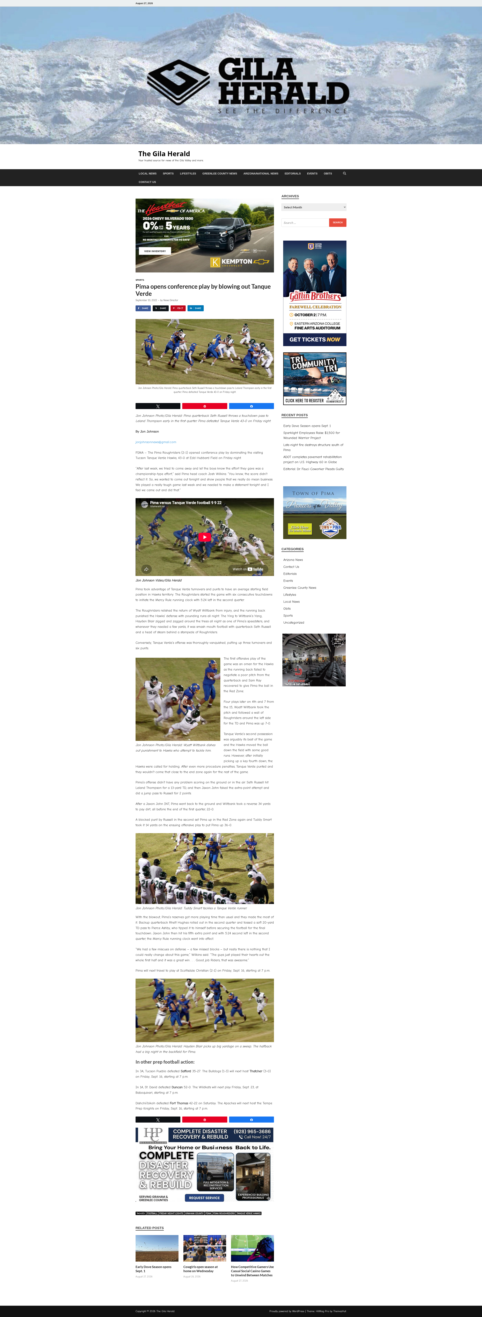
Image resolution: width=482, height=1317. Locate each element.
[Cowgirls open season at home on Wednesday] (204, 1250)
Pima (208, 1213)
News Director (170, 300)
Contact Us (147, 182)
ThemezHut (339, 1311)
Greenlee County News (219, 173)
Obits (328, 173)
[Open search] (344, 173)
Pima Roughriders (224, 1213)
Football (152, 1213)
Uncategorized (293, 623)
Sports (168, 173)
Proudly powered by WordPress (286, 1311)
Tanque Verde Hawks (249, 1213)
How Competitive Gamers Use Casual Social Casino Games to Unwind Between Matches (252, 1271)
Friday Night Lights (171, 1213)
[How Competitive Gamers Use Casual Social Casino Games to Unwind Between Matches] (252, 1250)
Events (312, 173)
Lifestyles (188, 173)
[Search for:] (313, 222)
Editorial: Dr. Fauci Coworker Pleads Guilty (313, 469)
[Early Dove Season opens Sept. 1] (157, 1250)
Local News (147, 173)
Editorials (293, 173)
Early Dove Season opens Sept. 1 (307, 426)
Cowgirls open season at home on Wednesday (200, 1269)
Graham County (194, 1213)
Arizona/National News (260, 173)
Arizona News (293, 560)
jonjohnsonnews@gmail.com (156, 442)
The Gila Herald (164, 153)
